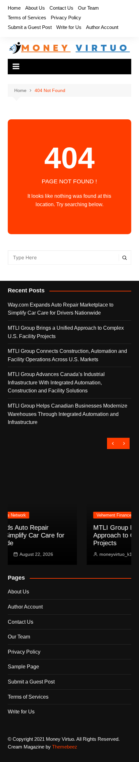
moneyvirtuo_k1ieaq (76, 554)
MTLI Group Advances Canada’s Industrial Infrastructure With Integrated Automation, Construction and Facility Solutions (56, 382)
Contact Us (61, 8)
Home (14, 8)
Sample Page (23, 666)
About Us (35, 8)
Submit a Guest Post (30, 27)
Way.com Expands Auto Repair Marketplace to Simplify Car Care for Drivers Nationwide (60, 309)
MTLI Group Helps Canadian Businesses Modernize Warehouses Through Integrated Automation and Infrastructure (67, 414)
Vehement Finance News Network (84, 515)
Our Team (88, 8)
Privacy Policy (66, 17)
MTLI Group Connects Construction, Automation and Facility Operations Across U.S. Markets (67, 355)
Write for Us (68, 27)
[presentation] (112, 443)
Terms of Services (27, 17)
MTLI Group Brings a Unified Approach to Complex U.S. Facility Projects (66, 332)
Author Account (102, 27)
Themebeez (64, 746)
